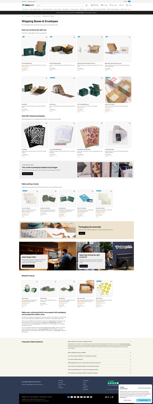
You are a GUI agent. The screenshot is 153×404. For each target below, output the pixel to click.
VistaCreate (24, 1)
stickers (53, 327)
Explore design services (28, 266)
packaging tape (46, 327)
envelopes (44, 322)
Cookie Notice (123, 397)
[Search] (86, 5)
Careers (84, 384)
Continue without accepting (144, 387)
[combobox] (61, 5)
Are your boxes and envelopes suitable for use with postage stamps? (83, 366)
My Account (60, 382)
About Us (84, 382)
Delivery (59, 385)
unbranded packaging (43, 329)
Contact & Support (62, 384)
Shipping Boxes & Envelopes (48, 16)
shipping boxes (52, 320)
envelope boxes (52, 322)
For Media (85, 387)
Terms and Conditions (43, 396)
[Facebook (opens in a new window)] (106, 397)
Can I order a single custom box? (75, 359)
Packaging (28, 16)
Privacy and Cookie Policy (34, 396)
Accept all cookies (144, 400)
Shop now (95, 12)
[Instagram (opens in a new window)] (108, 397)
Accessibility (60, 387)
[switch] (128, 1)
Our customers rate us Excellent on (115, 389)
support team (57, 330)
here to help (30, 384)
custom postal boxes (36, 323)
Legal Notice (50, 396)
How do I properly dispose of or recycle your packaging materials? (83, 369)
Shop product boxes (27, 173)
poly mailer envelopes (125, 343)
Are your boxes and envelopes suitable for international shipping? (83, 372)
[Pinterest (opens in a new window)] (112, 397)
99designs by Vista (32, 1)
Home (23, 16)
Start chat (84, 266)
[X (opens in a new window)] (110, 397)
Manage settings (127, 400)
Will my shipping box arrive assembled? (77, 352)
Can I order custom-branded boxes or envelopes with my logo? (82, 355)
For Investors (85, 385)
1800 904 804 (24, 396)
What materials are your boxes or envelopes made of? (80, 341)
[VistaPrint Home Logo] (28, 5)
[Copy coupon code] (82, 12)
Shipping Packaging (37, 16)
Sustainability (85, 389)
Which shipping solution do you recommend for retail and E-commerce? (84, 362)
